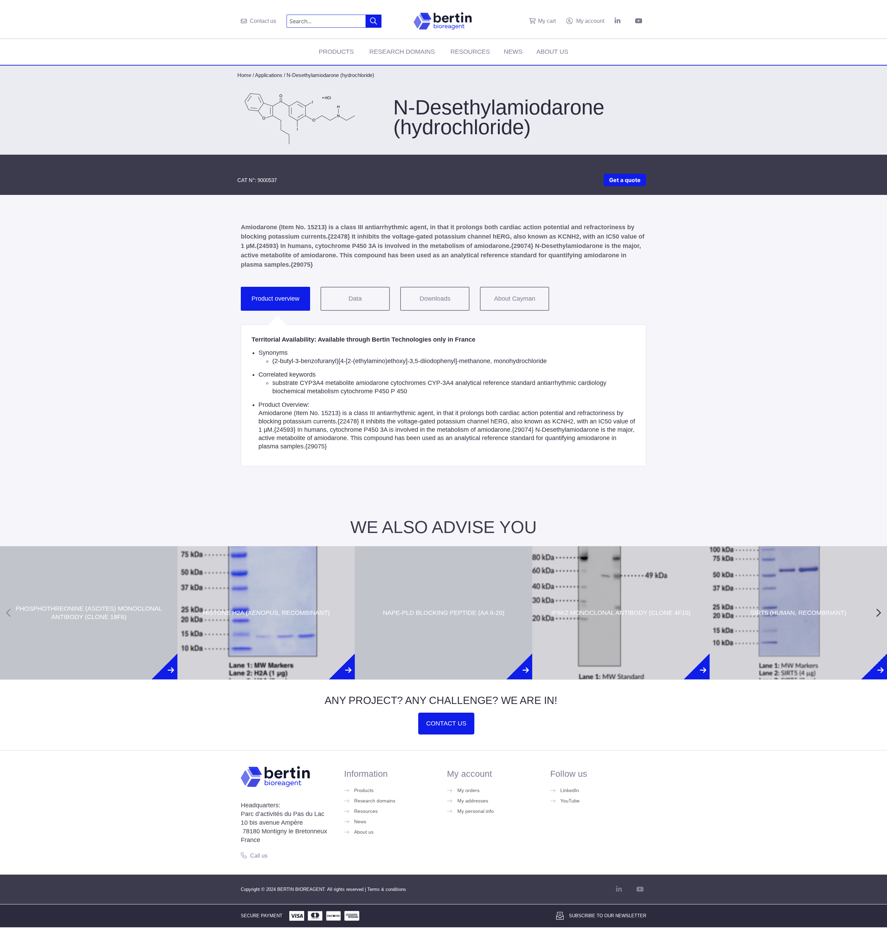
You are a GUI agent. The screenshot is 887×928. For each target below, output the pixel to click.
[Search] (373, 21)
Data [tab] (355, 298)
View (89, 641)
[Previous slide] (8, 612)
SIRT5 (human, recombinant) (798, 583)
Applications (268, 75)
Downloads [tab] (435, 298)
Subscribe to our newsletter (607, 915)
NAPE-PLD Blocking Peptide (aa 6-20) (443, 583)
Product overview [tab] (275, 298)
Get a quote (625, 180)
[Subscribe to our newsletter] (560, 916)
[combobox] (326, 21)
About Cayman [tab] (514, 298)
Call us (258, 856)
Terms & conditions (386, 889)
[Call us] (244, 855)
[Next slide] (878, 612)
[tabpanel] (443, 395)
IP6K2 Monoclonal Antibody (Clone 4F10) (621, 583)
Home (244, 75)
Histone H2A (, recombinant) (266, 587)
